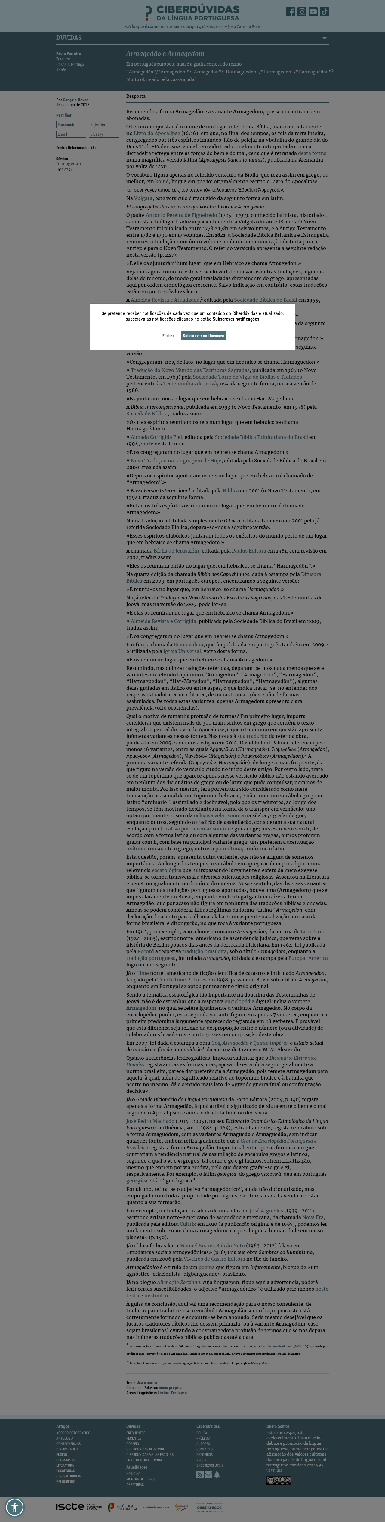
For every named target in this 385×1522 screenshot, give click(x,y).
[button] (14, 1507)
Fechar (168, 335)
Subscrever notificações (203, 335)
